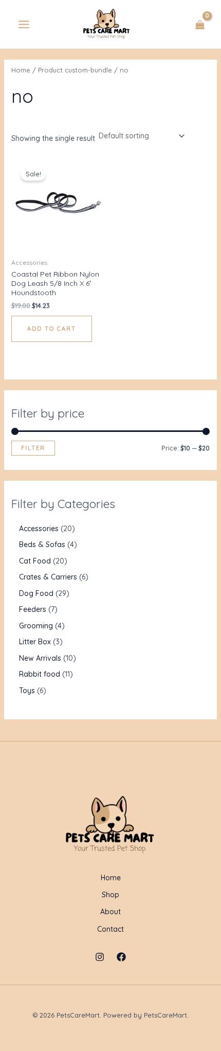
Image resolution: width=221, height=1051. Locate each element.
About (110, 911)
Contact (110, 929)
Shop (110, 894)
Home (20, 70)
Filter (33, 447)
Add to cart (51, 328)
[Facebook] (121, 957)
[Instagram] (99, 957)
